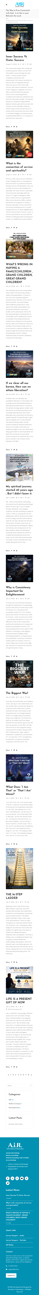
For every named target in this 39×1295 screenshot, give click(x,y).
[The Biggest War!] (19, 674)
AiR (7, 18)
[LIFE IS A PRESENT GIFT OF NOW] (19, 980)
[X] (12, 1178)
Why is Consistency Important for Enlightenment (18, 591)
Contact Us (11, 1275)
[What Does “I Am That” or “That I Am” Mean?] (19, 768)
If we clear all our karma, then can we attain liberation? (18, 387)
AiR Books (9, 1245)
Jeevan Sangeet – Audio (15, 1235)
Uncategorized (16, 1009)
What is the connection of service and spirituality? (19, 167)
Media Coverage (14, 1103)
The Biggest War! (17, 693)
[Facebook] (8, 1178)
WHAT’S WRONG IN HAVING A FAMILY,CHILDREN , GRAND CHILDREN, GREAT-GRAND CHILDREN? (18, 1216)
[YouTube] (22, 1178)
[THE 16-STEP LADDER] (19, 868)
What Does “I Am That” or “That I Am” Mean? (18, 791)
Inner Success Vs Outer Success (18, 1195)
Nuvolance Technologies (16, 1289)
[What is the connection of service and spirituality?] (19, 144)
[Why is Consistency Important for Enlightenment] (19, 568)
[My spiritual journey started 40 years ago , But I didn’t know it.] (19, 467)
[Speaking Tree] (8, 1183)
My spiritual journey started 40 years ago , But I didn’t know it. (19, 490)
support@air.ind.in (13, 1269)
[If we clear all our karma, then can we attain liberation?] (19, 364)
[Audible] (26, 1178)
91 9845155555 (13, 1266)
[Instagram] (17, 1178)
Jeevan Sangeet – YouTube (16, 1240)
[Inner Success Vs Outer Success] (19, 37)
